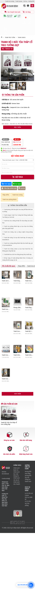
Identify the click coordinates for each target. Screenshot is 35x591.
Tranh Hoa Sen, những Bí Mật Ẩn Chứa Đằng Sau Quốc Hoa (17, 222)
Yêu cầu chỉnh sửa (10, 188)
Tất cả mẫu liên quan (8, 266)
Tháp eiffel (5, 195)
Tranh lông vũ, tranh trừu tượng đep (29, 307)
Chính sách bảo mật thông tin (16, 474)
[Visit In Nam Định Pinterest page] (19, 522)
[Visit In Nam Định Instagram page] (23, 522)
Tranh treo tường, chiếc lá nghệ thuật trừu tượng (29, 281)
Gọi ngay (18, 184)
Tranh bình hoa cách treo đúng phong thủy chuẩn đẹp (18, 254)
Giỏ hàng (5, 32)
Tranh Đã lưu (29, 22)
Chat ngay (7, 184)
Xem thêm (17, 394)
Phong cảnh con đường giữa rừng (17, 307)
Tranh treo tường (9, 1)
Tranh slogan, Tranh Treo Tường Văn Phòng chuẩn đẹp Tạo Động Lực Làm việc (17, 216)
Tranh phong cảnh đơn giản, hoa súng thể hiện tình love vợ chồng (17, 210)
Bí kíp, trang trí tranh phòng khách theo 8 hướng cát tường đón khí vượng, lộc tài (17, 259)
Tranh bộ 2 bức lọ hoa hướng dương (29, 331)
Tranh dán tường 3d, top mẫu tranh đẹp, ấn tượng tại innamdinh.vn (17, 238)
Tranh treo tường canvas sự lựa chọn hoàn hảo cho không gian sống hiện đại (17, 250)
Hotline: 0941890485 (5, 473)
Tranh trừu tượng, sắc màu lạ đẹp (17, 355)
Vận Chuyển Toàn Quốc (14, 12)
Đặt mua (19, 177)
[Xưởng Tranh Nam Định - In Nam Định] (9, 467)
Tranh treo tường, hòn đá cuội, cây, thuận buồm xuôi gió (6, 379)
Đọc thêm (17, 127)
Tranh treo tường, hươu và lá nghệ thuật (17, 331)
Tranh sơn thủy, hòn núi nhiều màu (6, 281)
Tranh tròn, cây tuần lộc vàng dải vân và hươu (29, 355)
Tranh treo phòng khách (9, 199)
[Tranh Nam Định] (10, 8)
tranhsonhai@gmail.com (6, 478)
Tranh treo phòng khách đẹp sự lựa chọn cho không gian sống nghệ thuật (17, 227)
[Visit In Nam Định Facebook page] (11, 522)
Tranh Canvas (18, 1)
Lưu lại (22, 188)
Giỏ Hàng (28, 12)
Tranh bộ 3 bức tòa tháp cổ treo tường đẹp (9, 423)
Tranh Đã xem (24, 20)
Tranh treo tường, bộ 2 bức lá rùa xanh (6, 309)
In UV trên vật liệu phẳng (28, 503)
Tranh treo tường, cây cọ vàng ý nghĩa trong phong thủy (17, 233)
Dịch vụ (25, 1)
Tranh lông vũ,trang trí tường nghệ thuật (17, 281)
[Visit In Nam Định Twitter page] (15, 522)
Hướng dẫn (31, 1)
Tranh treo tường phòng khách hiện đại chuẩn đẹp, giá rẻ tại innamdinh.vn (17, 244)
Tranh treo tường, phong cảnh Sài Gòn (6, 355)
